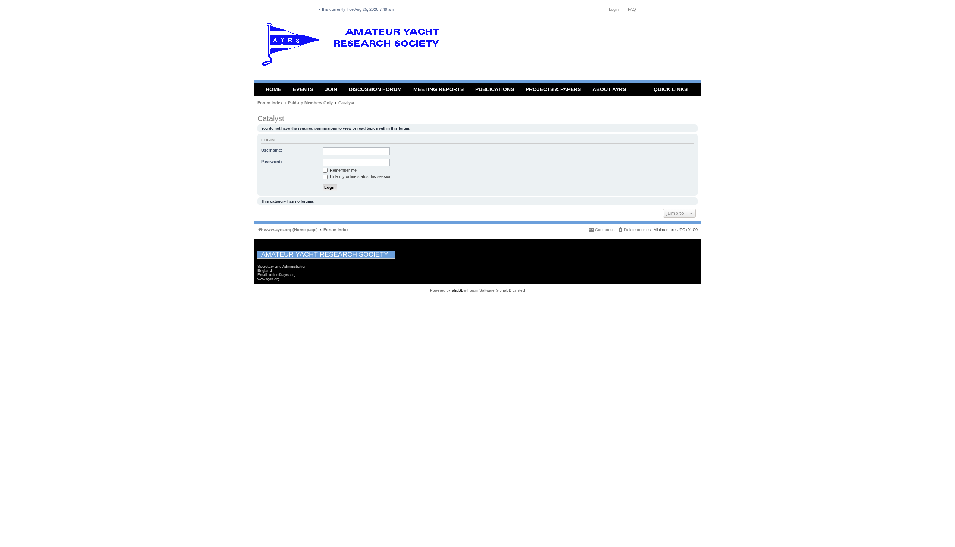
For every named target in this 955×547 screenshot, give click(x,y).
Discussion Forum (375, 89)
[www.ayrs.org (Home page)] (353, 46)
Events (303, 89)
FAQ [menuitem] (632, 9)
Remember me (343, 170)
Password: (271, 161)
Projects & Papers (553, 89)
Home (273, 89)
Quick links (671, 89)
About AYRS (609, 89)
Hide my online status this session (360, 176)
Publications (494, 89)
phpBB (458, 290)
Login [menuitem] (614, 9)
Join (331, 89)
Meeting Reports (438, 89)
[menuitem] (634, 229)
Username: (271, 150)
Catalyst (270, 118)
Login (268, 140)
